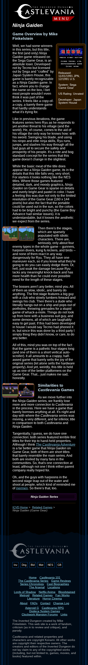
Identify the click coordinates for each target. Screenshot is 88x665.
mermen (22, 488)
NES (50, 564)
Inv (15, 564)
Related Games (42, 507)
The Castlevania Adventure (55, 444)
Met (41, 564)
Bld (33, 564)
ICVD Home (20, 507)
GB (59, 564)
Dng (24, 564)
